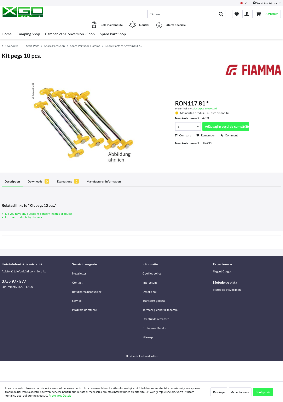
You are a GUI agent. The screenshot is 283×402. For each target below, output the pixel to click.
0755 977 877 (14, 281)
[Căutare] (221, 14)
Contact (77, 282)
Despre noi (150, 291)
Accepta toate (240, 392)
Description (12, 181)
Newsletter (79, 273)
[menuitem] (186, 14)
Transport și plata (154, 300)
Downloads (38, 181)
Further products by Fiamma (23, 217)
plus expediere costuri (205, 108)
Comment (231, 135)
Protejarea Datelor (155, 328)
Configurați (263, 392)
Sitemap (148, 337)
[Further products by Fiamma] (253, 72)
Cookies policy (152, 273)
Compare (185, 135)
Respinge (219, 392)
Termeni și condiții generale (160, 309)
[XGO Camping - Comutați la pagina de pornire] (36, 12)
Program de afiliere (84, 309)
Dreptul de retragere (156, 319)
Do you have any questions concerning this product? (38, 213)
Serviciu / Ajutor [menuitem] (267, 3)
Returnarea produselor (87, 291)
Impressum (150, 282)
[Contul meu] (247, 14)
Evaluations (67, 181)
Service (76, 300)
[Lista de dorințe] (236, 14)
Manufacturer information (104, 181)
